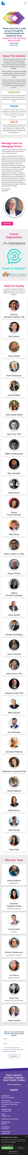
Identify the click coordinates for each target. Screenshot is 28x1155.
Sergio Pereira (14, 573)
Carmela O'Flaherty (14, 752)
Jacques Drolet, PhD (14, 693)
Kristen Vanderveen (14, 952)
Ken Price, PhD (14, 434)
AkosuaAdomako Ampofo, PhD (14, 315)
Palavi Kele (14, 849)
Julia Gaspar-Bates (14, 414)
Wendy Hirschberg (14, 634)
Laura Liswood (14, 654)
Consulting (9, 1077)
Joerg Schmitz (14, 1020)
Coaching (17, 1075)
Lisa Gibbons (14, 975)
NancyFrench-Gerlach (14, 513)
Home (8, 1075)
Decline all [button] (20, 1147)
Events (13, 1080)
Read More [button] (7, 223)
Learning (19, 1077)
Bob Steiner (14, 336)
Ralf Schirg (14, 534)
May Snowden (14, 473)
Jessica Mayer (14, 395)
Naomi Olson (14, 998)
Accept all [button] (7, 1147)
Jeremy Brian (14, 929)
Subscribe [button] (14, 1056)
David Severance (14, 375)
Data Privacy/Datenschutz (14, 1084)
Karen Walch (14, 356)
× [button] (26, 1136)
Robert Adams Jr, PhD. (14, 554)
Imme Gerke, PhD (14, 673)
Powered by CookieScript (14, 1153)
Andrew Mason (14, 880)
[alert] (14, 1145)
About (6, 1080)
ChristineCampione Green (14, 904)
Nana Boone (14, 493)
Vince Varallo (14, 615)
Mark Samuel (14, 713)
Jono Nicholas (14, 732)
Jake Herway (14, 830)
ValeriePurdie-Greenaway (14, 594)
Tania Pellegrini (14, 791)
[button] (14, 1151)
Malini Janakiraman (14, 454)
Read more (13, 1142)
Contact (21, 1080)
